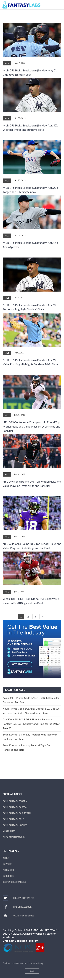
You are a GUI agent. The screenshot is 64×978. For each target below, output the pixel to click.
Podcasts (8, 870)
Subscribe (8, 876)
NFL (7, 415)
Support (7, 864)
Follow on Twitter (23, 898)
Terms (32, 963)
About (6, 858)
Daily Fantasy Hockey (15, 825)
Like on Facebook (22, 907)
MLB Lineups (9, 831)
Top (32, 971)
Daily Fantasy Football (16, 801)
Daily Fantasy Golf (13, 819)
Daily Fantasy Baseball (16, 807)
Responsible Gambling (14, 882)
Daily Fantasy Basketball (17, 813)
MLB (7, 63)
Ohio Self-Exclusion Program (20, 940)
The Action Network (14, 837)
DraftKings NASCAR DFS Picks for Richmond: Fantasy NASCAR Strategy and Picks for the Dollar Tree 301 (31, 724)
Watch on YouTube (23, 915)
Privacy (39, 963)
